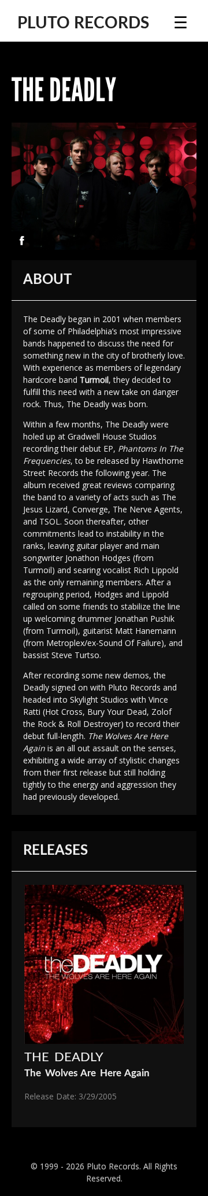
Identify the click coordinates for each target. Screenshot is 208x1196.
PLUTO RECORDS (83, 23)
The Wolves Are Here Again (87, 1073)
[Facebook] (22, 240)
